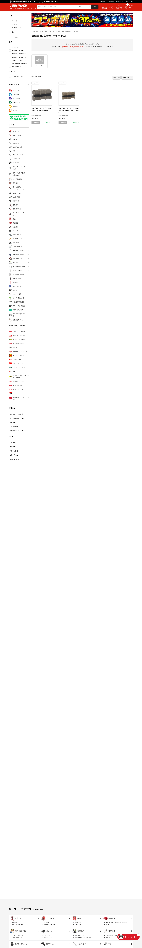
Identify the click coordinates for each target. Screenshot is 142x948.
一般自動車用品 (17, 258)
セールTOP (16, 90)
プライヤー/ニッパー (18, 155)
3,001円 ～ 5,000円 (19, 60)
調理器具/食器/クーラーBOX (70, 31)
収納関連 (15, 223)
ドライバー (16, 151)
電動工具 (15, 205)
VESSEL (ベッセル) (19, 381)
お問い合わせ (119, 1)
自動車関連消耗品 (18, 254)
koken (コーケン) (18, 355)
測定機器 (15, 183)
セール (15, 37)
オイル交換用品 (17, 270)
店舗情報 (102, 1)
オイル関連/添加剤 (18, 274)
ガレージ (15, 231)
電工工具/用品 (17, 209)
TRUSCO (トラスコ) (19, 367)
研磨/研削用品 (17, 235)
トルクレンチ (16, 159)
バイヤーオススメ (18, 94)
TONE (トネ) (17, 359)
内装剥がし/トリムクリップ (19, 168)
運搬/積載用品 (17, 286)
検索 (95, 6)
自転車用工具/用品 (18, 250)
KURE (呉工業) (17, 385)
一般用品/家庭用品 (18, 302)
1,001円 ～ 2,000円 (19, 54)
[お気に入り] (119, 6)
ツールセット (16, 131)
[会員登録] (104, 6)
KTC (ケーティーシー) (19, 336)
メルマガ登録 (110, 1)
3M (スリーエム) (18, 363)
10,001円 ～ (17, 66)
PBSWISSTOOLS (18, 343)
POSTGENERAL (18, 76)
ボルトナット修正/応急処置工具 (19, 174)
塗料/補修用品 (17, 278)
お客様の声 (16, 106)
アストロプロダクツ (19, 332)
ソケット (15, 139)
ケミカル (15, 282)
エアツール (16, 201)
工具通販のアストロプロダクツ (40, 31)
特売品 (15, 110)
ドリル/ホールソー (18, 239)
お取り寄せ (16, 27)
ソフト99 (15, 393)
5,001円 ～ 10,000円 (19, 63)
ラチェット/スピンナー (19, 135)
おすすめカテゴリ (18, 310)
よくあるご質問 (129, 1)
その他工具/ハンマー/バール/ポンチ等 (19, 188)
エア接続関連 (17, 197)
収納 (14, 219)
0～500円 (16, 47)
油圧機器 (15, 227)
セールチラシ (16, 102)
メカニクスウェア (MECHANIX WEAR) (21, 376)
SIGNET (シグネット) (19, 339)
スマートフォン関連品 (19, 306)
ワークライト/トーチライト (19, 214)
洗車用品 (15, 262)
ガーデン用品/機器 (18, 298)
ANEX (15, 347)
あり (14, 21)
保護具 (15, 290)
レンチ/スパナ (17, 143)
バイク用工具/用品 (18, 246)
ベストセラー (16, 98)
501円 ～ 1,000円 (18, 50)
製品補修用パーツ (18, 320)
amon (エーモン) (18, 389)
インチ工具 (16, 163)
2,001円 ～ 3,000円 (19, 57)
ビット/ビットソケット (18, 147)
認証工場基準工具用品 (19, 315)
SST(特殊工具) (17, 179)
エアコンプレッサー (18, 193)
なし (14, 24)
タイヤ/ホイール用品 (19, 266)
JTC (14, 371)
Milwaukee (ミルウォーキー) (21, 398)
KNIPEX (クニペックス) (20, 351)
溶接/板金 (16, 243)
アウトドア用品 (17, 294)
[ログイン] (112, 6)
